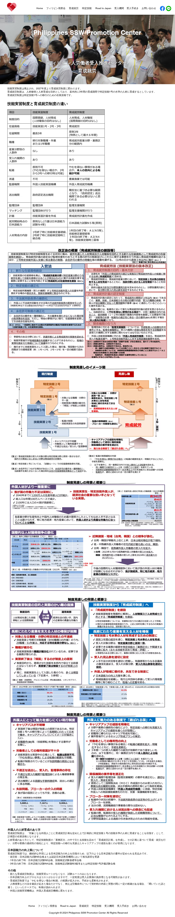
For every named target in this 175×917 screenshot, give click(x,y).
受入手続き (133, 8)
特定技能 (87, 8)
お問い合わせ (149, 8)
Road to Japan (103, 8)
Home (39, 8)
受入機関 (119, 8)
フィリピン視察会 (55, 8)
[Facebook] (162, 8)
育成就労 (73, 8)
